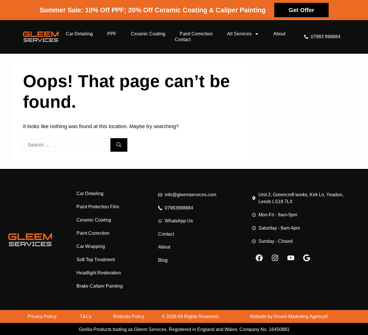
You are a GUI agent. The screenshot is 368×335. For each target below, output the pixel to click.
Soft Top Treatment (95, 259)
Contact (183, 39)
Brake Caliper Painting (99, 286)
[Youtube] (290, 258)
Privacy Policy (42, 316)
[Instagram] (275, 258)
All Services (239, 33)
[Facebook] (259, 258)
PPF (111, 33)
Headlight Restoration (98, 272)
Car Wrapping (90, 246)
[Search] (118, 145)
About (279, 33)
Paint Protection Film (97, 206)
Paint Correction (196, 33)
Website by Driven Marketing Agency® (289, 316)
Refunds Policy (128, 316)
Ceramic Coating (148, 33)
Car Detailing (79, 33)
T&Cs (85, 316)
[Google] (306, 258)
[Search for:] (66, 145)
